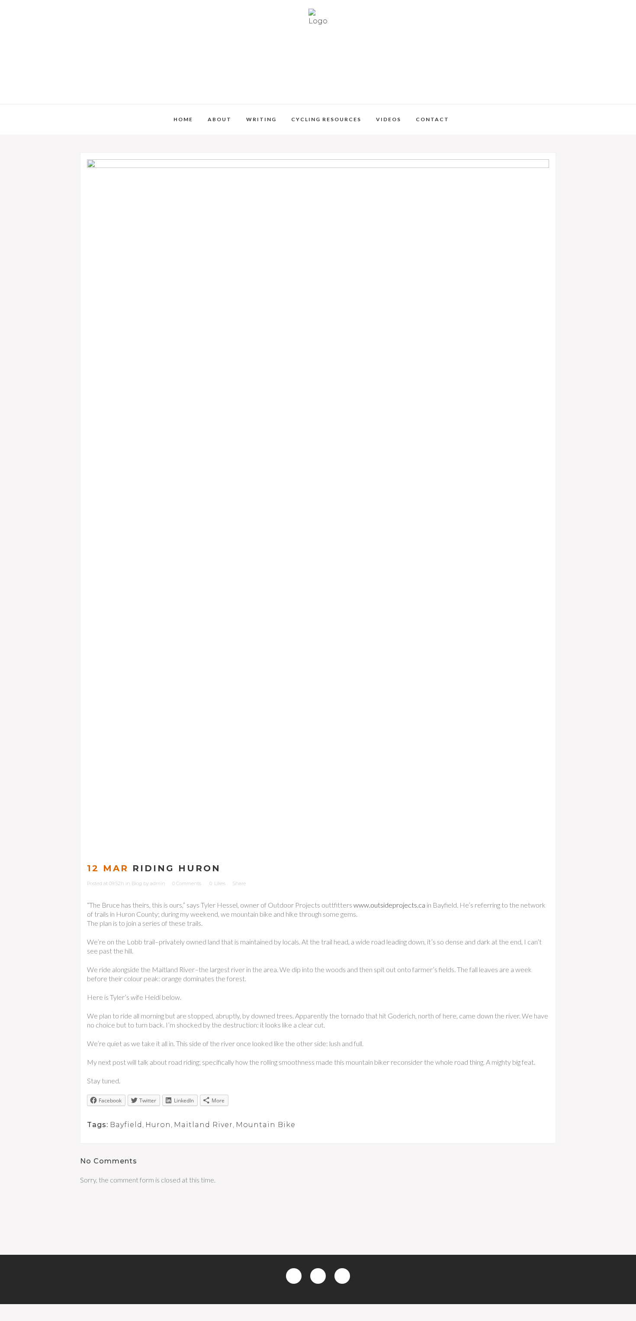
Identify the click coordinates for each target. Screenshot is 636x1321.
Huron (158, 1125)
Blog (137, 883)
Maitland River (203, 1125)
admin (157, 883)
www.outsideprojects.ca (389, 905)
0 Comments (186, 883)
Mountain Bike (266, 1125)
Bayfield (126, 1125)
